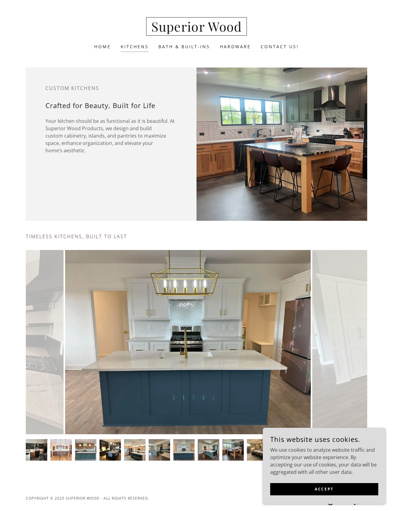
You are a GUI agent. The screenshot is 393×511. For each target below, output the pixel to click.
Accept (324, 489)
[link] (196, 29)
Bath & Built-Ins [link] (184, 46)
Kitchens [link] (135, 46)
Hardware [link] (235, 46)
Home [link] (102, 46)
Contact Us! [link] (280, 46)
